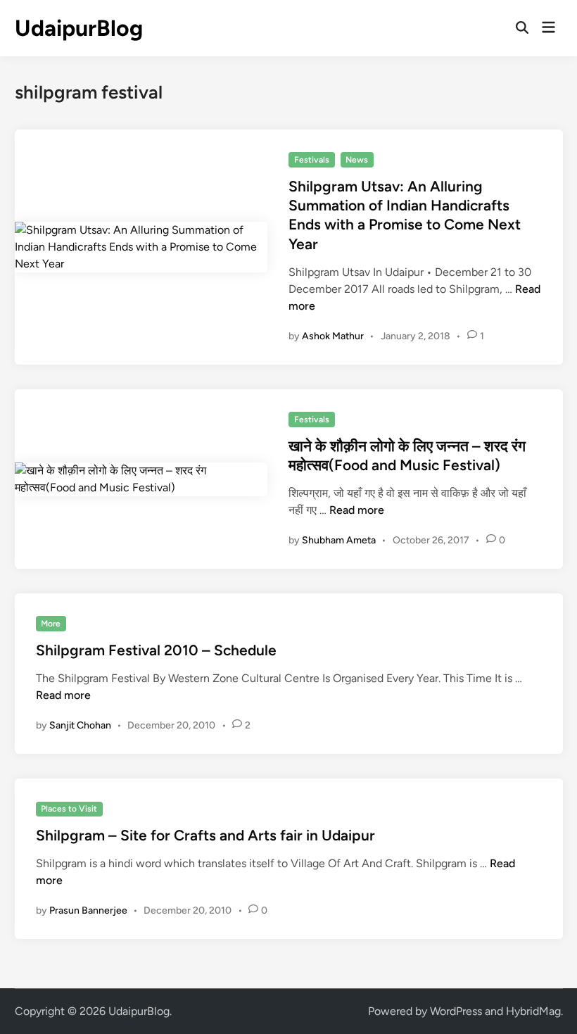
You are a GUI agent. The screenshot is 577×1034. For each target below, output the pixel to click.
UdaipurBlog (79, 28)
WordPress (456, 1011)
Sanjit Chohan (80, 725)
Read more (356, 510)
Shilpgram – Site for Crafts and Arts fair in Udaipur (205, 835)
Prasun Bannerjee (88, 910)
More (51, 624)
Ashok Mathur (333, 336)
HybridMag (533, 1011)
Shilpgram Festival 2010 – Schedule (156, 650)
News (356, 160)
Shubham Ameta (339, 540)
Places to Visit (69, 809)
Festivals (311, 160)
